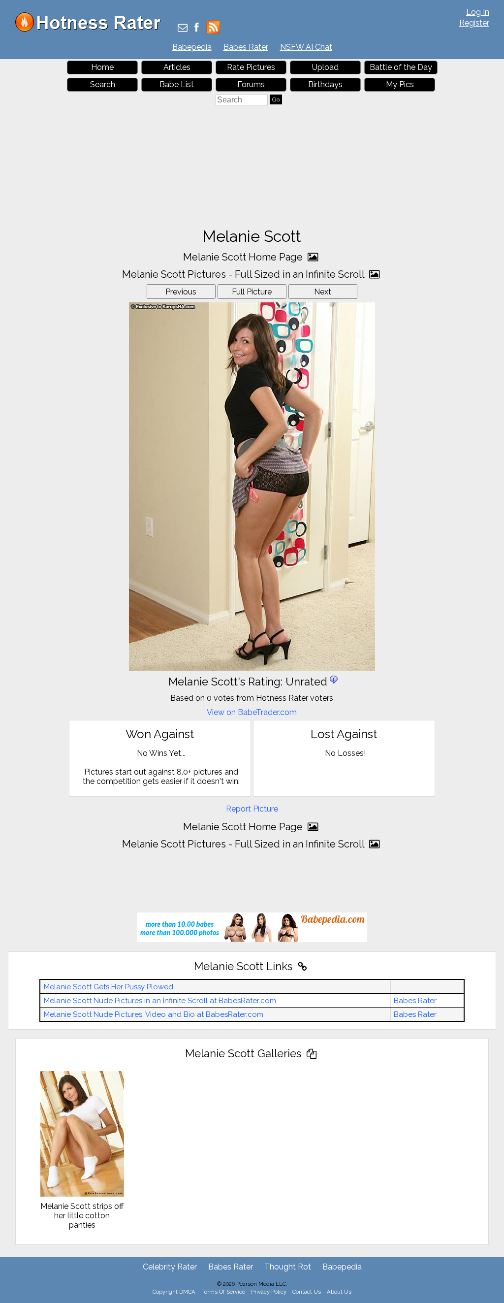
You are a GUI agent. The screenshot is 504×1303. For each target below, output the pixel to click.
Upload (325, 67)
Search (102, 84)
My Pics (400, 84)
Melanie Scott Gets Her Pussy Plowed (108, 986)
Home (102, 67)
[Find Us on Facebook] (196, 28)
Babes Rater (245, 47)
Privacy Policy (268, 1291)
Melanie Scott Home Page (244, 257)
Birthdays (325, 84)
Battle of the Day (401, 67)
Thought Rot (287, 1266)
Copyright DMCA (174, 1291)
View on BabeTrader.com (252, 712)
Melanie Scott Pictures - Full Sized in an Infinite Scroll (244, 274)
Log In (477, 12)
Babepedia (192, 47)
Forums (251, 84)
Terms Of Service (223, 1291)
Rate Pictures (251, 67)
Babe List (176, 84)
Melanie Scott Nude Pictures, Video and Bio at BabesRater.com (153, 1014)
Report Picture (252, 809)
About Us (339, 1291)
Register (474, 23)
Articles (176, 67)
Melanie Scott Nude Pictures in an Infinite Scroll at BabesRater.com (160, 1000)
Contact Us (306, 1291)
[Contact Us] (182, 28)
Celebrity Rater (170, 1266)
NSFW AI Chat (306, 47)
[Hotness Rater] (91, 29)
